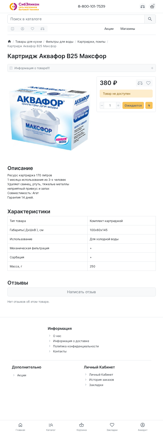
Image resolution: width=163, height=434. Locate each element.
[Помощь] (12, 29)
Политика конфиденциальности (76, 346)
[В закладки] (148, 82)
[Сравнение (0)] (42, 29)
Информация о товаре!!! (32, 68)
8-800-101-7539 (91, 6)
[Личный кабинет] (22, 29)
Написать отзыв (81, 292)
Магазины (127, 29)
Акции (109, 29)
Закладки (96, 385)
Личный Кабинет (101, 374)
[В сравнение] (140, 82)
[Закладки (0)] (32, 29)
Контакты (60, 351)
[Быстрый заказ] (149, 105)
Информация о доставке (71, 341)
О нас (57, 336)
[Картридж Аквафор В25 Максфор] (49, 118)
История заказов (101, 379)
